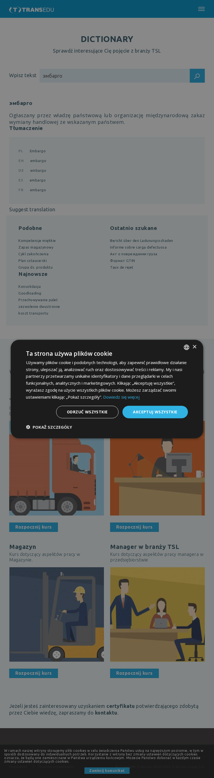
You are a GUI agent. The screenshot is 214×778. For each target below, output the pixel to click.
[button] (49, 427)
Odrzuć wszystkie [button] (87, 411)
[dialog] (107, 389)
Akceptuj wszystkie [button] (155, 411)
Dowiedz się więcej (121, 396)
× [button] (194, 347)
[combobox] (186, 347)
